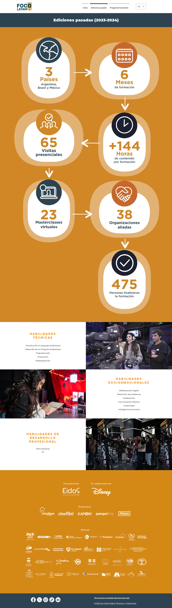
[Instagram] (45, 599)
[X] (39, 599)
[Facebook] (33, 599)
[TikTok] (51, 599)
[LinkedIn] (58, 599)
